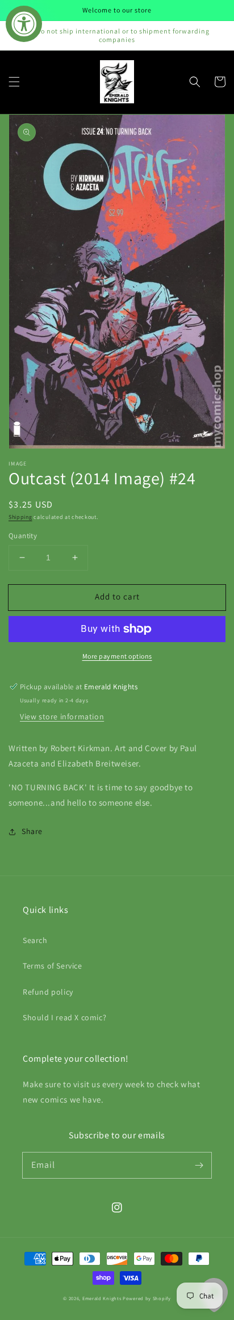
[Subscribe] (198, 1165)
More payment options (117, 656)
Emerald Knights (102, 1298)
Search (35, 940)
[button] (14, 81)
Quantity (23, 535)
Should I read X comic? (64, 1017)
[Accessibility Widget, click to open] (24, 24)
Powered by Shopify (147, 1298)
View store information (62, 716)
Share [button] (32, 831)
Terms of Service (52, 966)
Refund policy (48, 992)
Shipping (20, 517)
